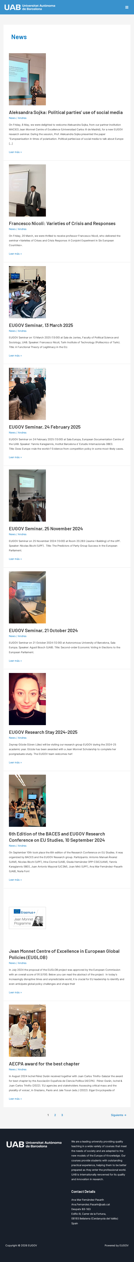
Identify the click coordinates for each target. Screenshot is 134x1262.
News (12, 118)
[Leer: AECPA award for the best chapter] (27, 1030)
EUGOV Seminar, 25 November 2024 (46, 528)
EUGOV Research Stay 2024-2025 (43, 732)
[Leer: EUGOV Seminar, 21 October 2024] (27, 597)
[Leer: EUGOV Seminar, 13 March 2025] (27, 292)
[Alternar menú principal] (127, 7)
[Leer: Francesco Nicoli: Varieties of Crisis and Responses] (27, 190)
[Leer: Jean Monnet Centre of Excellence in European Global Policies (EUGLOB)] (27, 917)
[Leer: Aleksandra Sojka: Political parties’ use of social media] (27, 79)
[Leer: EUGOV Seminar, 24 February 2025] (27, 393)
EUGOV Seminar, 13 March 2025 (41, 325)
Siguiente (118, 1115)
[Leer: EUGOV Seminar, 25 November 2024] (27, 495)
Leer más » (15, 152)
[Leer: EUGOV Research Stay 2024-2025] (27, 698)
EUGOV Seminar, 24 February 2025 (45, 426)
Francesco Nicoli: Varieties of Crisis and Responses (62, 223)
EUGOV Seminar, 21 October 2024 (43, 630)
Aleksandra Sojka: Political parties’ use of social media (66, 112)
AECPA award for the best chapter (44, 1063)
